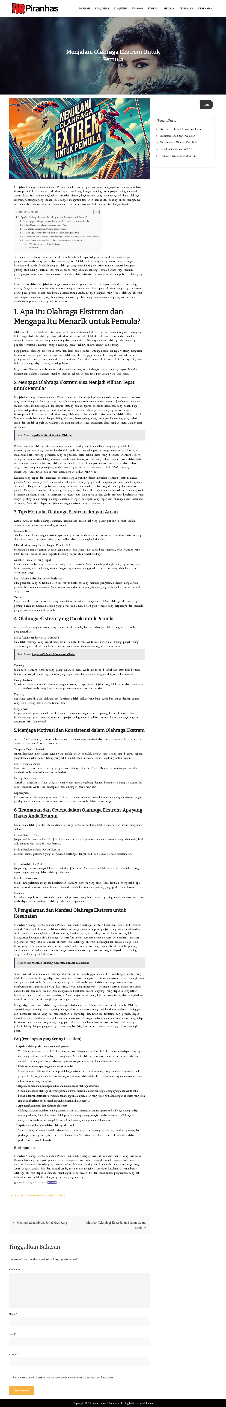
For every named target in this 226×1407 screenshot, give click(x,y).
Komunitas (102, 8)
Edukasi (153, 8)
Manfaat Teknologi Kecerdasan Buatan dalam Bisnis (116, 1224)
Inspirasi (84, 8)
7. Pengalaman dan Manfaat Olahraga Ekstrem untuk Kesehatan (52, 240)
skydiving (54, 1009)
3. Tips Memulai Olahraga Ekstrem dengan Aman (45, 224)
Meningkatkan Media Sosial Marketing (42, 1222)
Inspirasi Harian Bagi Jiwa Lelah (177, 136)
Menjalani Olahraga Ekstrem (31, 1156)
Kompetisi (120, 8)
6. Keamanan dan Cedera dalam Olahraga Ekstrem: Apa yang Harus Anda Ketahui (61, 236)
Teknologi (186, 8)
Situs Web (14, 1354)
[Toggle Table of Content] (95, 212)
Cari (206, 105)
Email (12, 1334)
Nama (13, 1314)
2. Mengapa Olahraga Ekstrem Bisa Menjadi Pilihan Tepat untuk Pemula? (56, 221)
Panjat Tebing (56, 1195)
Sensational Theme (142, 1403)
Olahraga (52, 1182)
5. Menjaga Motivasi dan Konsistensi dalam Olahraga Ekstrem (51, 232)
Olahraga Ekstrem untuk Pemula (27, 1195)
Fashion (137, 8)
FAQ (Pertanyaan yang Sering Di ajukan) (44, 244)
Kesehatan (205, 8)
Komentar (15, 1269)
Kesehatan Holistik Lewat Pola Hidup (181, 129)
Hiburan (168, 8)
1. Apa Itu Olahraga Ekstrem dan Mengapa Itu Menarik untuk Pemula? (52, 217)
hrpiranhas (21, 1182)
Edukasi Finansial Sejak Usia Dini (178, 156)
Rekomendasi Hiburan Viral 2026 (178, 142)
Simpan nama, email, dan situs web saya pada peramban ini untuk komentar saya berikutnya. (63, 1377)
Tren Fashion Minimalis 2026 (176, 149)
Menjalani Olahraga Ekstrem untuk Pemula (39, 187)
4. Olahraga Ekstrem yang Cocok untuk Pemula (44, 228)
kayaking (65, 698)
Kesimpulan (33, 247)
